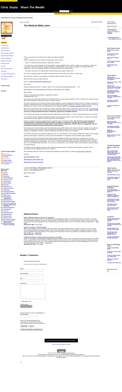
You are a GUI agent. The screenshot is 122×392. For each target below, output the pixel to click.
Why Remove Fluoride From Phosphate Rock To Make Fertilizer (113, 91)
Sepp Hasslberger (7, 155)
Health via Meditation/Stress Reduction (111, 131)
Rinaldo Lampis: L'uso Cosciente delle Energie (113, 229)
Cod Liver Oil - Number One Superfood (113, 54)
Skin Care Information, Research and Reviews (9, 224)
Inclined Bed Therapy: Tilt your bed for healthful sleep (113, 178)
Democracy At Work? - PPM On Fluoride (35, 227)
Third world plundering (7, 76)
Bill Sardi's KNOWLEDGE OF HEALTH (9, 205)
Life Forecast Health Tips (9, 203)
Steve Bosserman (7, 162)
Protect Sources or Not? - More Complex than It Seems (113, 209)
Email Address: (24, 273)
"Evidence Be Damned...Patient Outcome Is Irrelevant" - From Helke (43, 237)
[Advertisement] (87, 6)
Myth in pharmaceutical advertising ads (40, 81)
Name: (22, 268)
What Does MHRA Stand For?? (113, 148)
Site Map (4, 42)
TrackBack (26, 176)
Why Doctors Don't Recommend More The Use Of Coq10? (114, 122)
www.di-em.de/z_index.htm (83, 151)
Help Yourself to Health (9, 201)
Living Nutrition (7, 209)
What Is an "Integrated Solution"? (112, 259)
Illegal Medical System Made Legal (33, 159)
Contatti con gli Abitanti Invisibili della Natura (113, 237)
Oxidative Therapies (6, 61)
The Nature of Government (8, 73)
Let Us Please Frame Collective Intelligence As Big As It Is (113, 190)
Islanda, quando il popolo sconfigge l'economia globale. (113, 219)
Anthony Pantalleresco (9, 207)
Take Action (4, 71)
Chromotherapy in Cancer (113, 174)
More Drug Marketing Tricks (31, 157)
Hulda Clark (6, 176)
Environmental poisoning (7, 53)
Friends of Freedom (8, 188)
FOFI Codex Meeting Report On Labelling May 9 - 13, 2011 (114, 96)
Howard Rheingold (8, 177)
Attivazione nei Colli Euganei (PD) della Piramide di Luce (112, 233)
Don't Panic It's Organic (9, 219)
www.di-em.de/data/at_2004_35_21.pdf (80, 106)
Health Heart (6, 189)
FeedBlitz (109, 33)
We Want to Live (7, 186)
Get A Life (5, 210)
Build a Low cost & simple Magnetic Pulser (113, 135)
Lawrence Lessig (7, 179)
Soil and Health (7, 183)
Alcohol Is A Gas (7, 217)
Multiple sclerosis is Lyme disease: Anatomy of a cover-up (113, 171)
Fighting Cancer (7, 216)
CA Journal (6, 163)
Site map (61, 13)
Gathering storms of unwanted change (112, 204)
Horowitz (5, 174)
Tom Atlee (5, 156)
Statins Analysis (7, 214)
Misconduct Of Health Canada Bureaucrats (112, 101)
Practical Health (5, 63)
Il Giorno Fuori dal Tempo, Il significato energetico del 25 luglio (114, 224)
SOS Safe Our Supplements (7, 197)
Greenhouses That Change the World (114, 252)
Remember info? (26, 301)
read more (38, 233)
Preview (109, 31)
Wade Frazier (6, 195)
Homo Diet (6, 184)
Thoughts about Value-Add (114, 262)
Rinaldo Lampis (7, 160)
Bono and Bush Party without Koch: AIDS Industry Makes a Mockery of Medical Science (113, 152)
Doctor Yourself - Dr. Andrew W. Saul (8, 221)
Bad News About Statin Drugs (113, 50)
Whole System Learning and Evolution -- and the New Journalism (113, 200)
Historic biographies (6, 58)
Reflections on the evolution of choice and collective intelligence (113, 195)
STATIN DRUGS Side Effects (112, 65)
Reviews (3, 66)
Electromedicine (5, 48)
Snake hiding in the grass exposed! (33, 162)
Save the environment (6, 68)
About (65, 13)
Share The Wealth (6, 35)
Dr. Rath (5, 172)
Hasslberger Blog (7, 199)
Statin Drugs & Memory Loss (113, 58)
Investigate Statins (8, 212)
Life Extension (7, 181)
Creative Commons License (68, 353)
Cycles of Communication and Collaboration (113, 256)
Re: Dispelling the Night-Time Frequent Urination (113, 127)
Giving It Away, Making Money (113, 248)
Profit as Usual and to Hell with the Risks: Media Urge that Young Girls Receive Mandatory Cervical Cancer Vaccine (114, 159)
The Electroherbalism (8, 191)
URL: (21, 278)
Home (56, 13)
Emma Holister (7, 158)
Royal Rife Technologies (9, 193)
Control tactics (4, 45)
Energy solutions (5, 50)
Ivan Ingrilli (6, 153)
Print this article (97, 22)
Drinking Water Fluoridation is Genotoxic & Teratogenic (39, 217)
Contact (69, 13)
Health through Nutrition (7, 55)
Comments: (23, 283)
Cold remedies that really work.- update (113, 62)
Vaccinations (4, 79)
